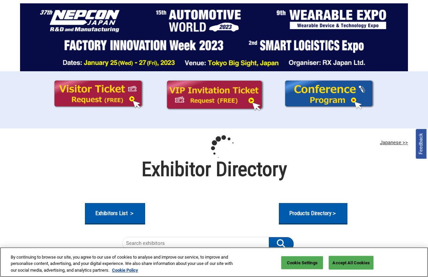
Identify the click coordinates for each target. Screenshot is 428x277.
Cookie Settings (302, 262)
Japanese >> (394, 143)
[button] (115, 213)
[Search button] (281, 243)
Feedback (421, 144)
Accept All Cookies (350, 262)
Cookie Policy (125, 270)
